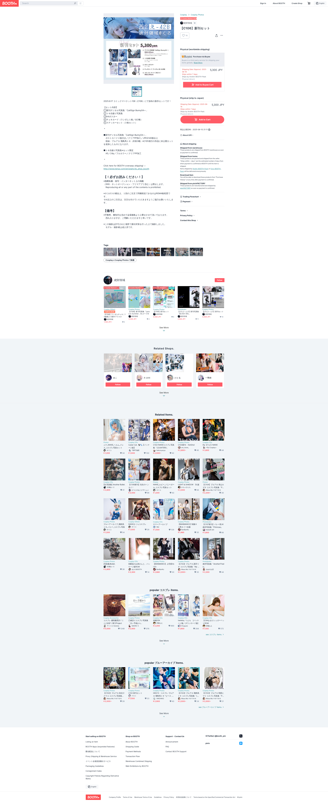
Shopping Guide (132, 746)
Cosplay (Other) (109, 309)
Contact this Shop (188, 220)
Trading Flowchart (191, 197)
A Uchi (147, 377)
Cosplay (183, 15)
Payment (186, 201)
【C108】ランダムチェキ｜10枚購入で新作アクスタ (114, 315)
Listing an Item (92, 742)
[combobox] (49, 3)
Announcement (172, 742)
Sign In (263, 3)
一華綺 (208, 377)
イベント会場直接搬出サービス (98, 761)
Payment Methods (133, 751)
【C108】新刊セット (161, 311)
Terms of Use (127, 797)
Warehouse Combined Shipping (139, 761)
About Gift (187, 135)
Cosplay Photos (197, 15)
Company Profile (115, 797)
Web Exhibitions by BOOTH (137, 766)
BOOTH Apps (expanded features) (100, 746)
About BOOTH (279, 3)
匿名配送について (93, 751)
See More (164, 393)
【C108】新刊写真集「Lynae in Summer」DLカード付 (139, 312)
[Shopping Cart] (309, 3)
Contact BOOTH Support (176, 751)
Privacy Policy (186, 215)
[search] (75, 3)
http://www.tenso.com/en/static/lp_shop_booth (126, 168)
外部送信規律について (183, 797)
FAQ (167, 746)
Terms (183, 210)
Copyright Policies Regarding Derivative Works (102, 777)
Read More (198, 63)
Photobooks (182, 309)
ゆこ (115, 377)
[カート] (194, 23)
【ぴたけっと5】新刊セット (212, 311)
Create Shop (297, 3)
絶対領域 (119, 280)
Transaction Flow (133, 756)
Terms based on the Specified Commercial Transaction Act (214, 797)
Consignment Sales (94, 771)
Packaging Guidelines (95, 766)
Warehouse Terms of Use (143, 797)
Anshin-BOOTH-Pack (200, 169)
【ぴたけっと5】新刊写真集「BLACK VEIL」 (188, 312)
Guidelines (158, 797)
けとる (178, 377)
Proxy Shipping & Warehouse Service (101, 756)
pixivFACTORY (185, 188)
